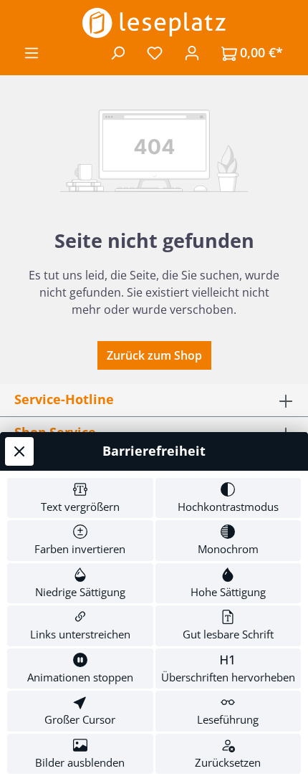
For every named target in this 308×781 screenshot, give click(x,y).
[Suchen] (117, 52)
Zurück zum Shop (154, 355)
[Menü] (31, 52)
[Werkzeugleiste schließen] (19, 451)
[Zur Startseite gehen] (154, 23)
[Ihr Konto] (192, 52)
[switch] (80, 498)
